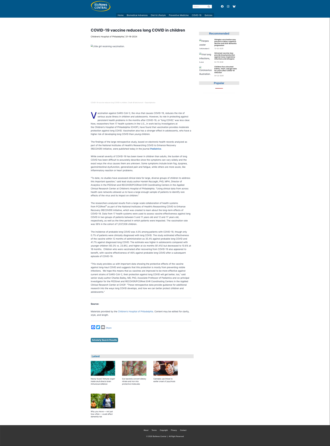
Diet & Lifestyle (158, 15)
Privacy (174, 430)
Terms (154, 430)
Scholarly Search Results (104, 340)
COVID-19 (196, 15)
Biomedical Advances (137, 15)
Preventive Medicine (179, 15)
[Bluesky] (234, 6)
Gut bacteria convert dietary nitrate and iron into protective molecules (134, 381)
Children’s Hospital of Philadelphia (135, 311)
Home (120, 15)
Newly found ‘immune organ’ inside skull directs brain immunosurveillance (103, 381)
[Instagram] (228, 6)
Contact (183, 430)
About (146, 430)
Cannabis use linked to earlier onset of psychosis (164, 380)
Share (109, 328)
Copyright (164, 430)
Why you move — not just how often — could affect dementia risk (102, 414)
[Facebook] (222, 6)
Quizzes (208, 15)
